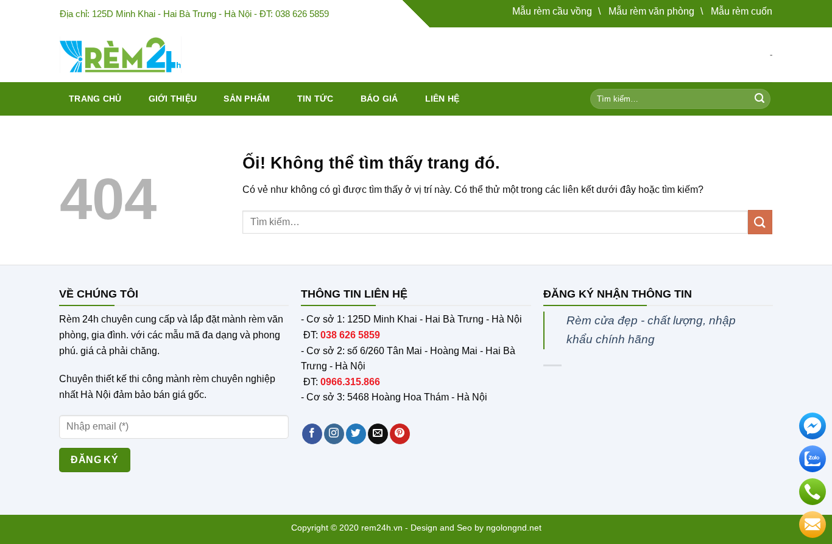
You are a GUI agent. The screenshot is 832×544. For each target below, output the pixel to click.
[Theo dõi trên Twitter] (356, 434)
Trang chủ (95, 98)
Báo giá (379, 98)
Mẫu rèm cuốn (741, 11)
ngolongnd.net (513, 527)
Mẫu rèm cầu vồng (552, 11)
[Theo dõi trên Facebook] (312, 434)
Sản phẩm (247, 98)
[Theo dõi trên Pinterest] (400, 434)
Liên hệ (442, 98)
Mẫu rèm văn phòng (651, 11)
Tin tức (315, 98)
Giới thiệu (173, 98)
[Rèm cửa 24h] (121, 55)
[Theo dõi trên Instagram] (334, 434)
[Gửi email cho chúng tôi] (378, 434)
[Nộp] (759, 99)
